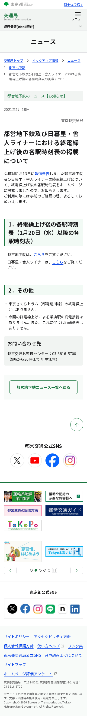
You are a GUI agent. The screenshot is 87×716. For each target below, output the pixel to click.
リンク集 (75, 646)
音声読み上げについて (63, 655)
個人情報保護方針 (19, 646)
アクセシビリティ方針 (52, 636)
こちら (39, 254)
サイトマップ (15, 664)
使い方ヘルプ (48, 646)
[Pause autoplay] (54, 570)
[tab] (31, 570)
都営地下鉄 (17, 67)
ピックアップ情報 (45, 60)
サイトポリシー (17, 636)
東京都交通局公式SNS (22, 655)
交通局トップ (13, 60)
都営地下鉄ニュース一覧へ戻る (43, 387)
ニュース (74, 60)
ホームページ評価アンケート (28, 673)
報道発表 (42, 173)
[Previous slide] (10, 570)
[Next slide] (76, 570)
